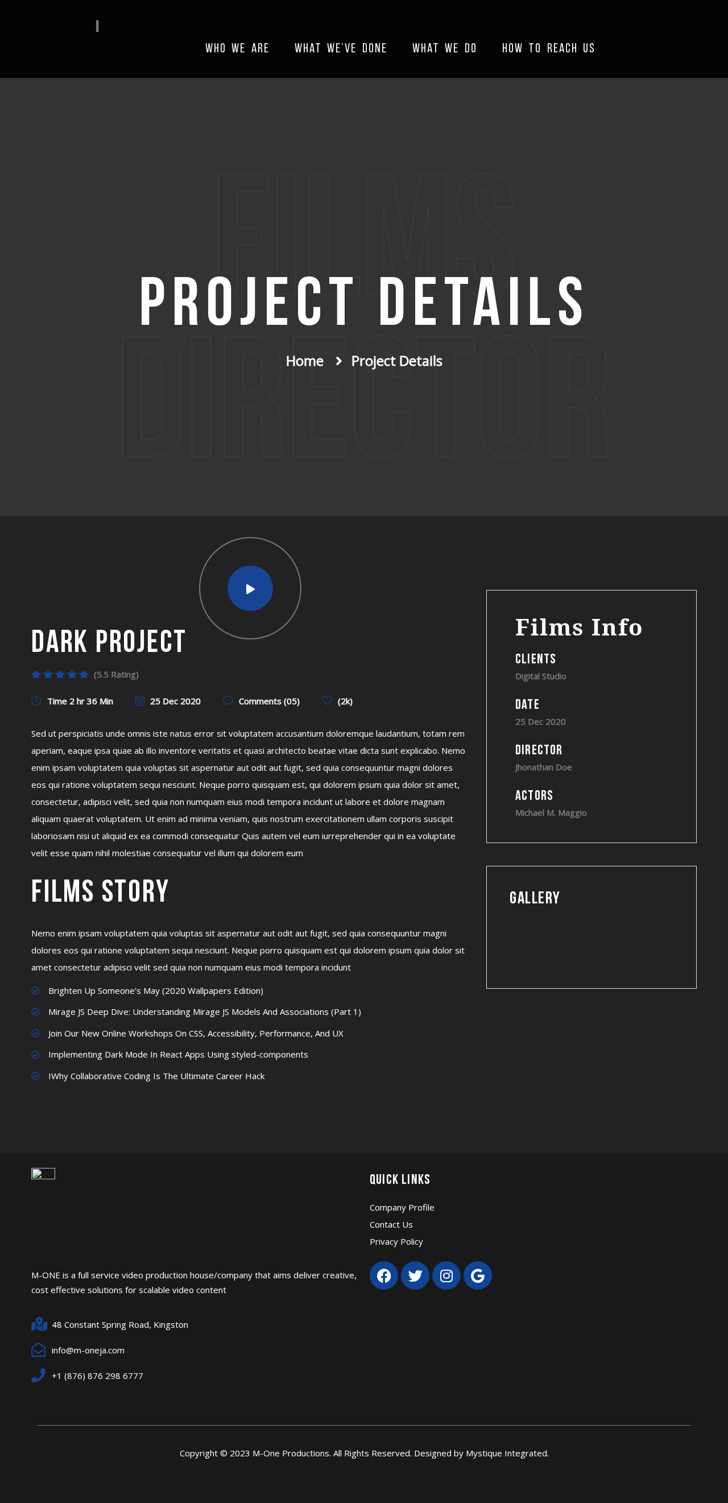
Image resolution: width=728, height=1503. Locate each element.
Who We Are (237, 49)
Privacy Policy (396, 1241)
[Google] (478, 1275)
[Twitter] (415, 1275)
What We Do (444, 49)
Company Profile (402, 1207)
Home (305, 361)
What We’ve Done (341, 49)
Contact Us (391, 1224)
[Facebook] (384, 1275)
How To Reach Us (548, 49)
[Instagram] (446, 1275)
